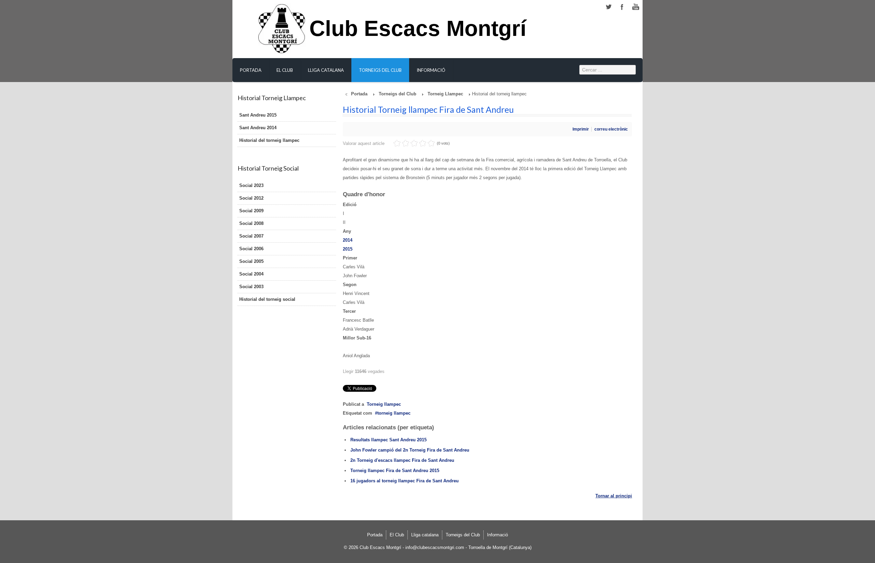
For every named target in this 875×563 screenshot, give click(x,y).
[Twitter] (608, 7)
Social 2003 (251, 286)
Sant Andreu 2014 (258, 127)
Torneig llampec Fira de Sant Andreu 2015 (394, 470)
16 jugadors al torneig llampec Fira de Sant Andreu (404, 480)
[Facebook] (622, 7)
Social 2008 (251, 223)
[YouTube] (636, 7)
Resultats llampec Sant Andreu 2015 (388, 439)
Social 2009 (251, 210)
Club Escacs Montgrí (417, 32)
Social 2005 (251, 261)
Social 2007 (251, 236)
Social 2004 (251, 274)
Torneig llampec (384, 404)
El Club (285, 70)
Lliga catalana (326, 70)
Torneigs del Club (380, 70)
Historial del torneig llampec (269, 140)
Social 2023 (251, 185)
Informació (431, 70)
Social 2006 (251, 248)
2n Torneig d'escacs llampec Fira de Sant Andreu (402, 460)
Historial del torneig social (267, 299)
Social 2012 (251, 198)
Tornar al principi (613, 495)
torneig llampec (393, 413)
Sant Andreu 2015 (258, 115)
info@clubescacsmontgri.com (434, 547)
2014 (347, 240)
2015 (347, 249)
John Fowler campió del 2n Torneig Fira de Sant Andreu (409, 450)
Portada (250, 70)
